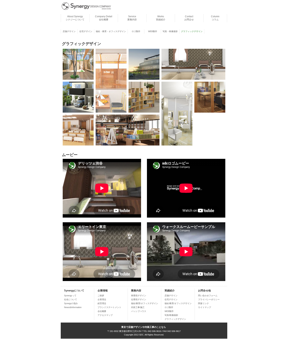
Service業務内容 (132, 18)
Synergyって (70, 295)
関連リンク (203, 303)
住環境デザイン (138, 299)
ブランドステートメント (109, 307)
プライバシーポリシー (209, 299)
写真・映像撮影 (170, 31)
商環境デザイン (138, 295)
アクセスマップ (105, 315)
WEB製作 (152, 31)
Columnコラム (215, 18)
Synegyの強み (71, 303)
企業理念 (102, 299)
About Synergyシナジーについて (75, 18)
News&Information (73, 307)
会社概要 (102, 311)
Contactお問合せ (189, 18)
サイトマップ (204, 307)
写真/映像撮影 (171, 315)
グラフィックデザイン (175, 319)
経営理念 (102, 303)
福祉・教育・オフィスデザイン (111, 31)
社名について (70, 299)
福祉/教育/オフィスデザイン (144, 303)
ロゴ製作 (136, 31)
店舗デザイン (69, 31)
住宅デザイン (85, 31)
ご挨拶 (101, 295)
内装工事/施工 (138, 307)
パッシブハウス (138, 311)
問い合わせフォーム (207, 295)
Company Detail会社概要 (103, 18)
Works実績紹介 (160, 18)
